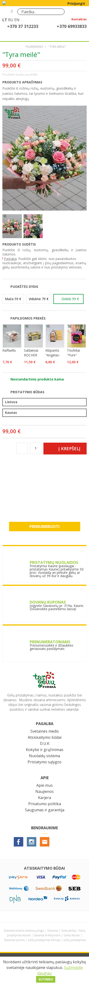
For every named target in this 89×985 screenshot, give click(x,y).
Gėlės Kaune (72, 935)
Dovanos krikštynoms (47, 935)
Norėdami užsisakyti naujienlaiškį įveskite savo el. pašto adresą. (44, 498)
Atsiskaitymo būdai (44, 737)
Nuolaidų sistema (44, 755)
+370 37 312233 (22, 26)
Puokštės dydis (24, 286)
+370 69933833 (72, 26)
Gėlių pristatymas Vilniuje (44, 940)
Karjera (44, 797)
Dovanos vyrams (14, 940)
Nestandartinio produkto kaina (37, 379)
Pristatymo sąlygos (44, 762)
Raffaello (9, 350)
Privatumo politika (44, 803)
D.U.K (44, 743)
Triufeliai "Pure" (73, 352)
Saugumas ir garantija (44, 809)
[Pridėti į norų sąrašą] (81, 65)
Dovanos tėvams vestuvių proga (24, 931)
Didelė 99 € (70, 299)
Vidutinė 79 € (38, 299)
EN (16, 19)
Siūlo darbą (68, 931)
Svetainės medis (44, 731)
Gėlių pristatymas (74, 940)
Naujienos (44, 791)
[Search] (60, 11)
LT (4, 19)
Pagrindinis (34, 47)
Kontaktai (79, 19)
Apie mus (44, 785)
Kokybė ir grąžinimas (44, 749)
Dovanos (52, 931)
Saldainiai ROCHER (31, 352)
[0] (6, 13)
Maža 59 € (13, 299)
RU (10, 19)
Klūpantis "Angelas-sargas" (52, 355)
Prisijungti (76, 3)
